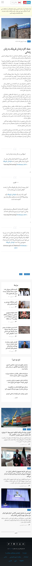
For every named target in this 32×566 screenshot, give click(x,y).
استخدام (26, 557)
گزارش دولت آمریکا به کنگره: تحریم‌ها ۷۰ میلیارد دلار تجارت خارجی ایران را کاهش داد (16, 434)
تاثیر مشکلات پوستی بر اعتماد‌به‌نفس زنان (10, 303)
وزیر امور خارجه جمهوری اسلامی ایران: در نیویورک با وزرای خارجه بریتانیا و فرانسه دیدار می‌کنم (17, 474)
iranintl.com (19, 13)
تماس (5, 557)
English (21, 560)
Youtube (19, 543)
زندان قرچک (27, 274)
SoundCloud (23, 543)
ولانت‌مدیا (11, 549)
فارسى (10, 560)
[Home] (26, 3)
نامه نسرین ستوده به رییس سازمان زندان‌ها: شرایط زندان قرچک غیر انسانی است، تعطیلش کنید (9, 330)
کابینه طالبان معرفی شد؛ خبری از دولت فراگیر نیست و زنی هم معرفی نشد (10, 291)
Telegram (14, 543)
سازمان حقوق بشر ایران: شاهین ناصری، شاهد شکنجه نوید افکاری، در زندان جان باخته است (17, 367)
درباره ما (25, 553)
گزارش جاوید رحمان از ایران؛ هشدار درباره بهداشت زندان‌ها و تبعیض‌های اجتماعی (11, 345)
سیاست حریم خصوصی (15, 557)
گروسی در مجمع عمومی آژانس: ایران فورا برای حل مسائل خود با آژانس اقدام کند (16, 514)
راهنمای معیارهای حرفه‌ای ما (12, 553)
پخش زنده (14, 2)
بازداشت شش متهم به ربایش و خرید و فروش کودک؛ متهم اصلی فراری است (17, 381)
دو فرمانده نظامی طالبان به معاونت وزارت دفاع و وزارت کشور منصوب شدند (17, 374)
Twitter (8, 543)
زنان (21, 274)
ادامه (16, 533)
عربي (15, 560)
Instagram (17, 543)
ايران (29, 41)
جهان (29, 429)
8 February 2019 (22, 165)
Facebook (11, 543)
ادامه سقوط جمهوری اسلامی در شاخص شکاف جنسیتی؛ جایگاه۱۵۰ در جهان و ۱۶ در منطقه (10, 316)
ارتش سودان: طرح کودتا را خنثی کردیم (17, 393)
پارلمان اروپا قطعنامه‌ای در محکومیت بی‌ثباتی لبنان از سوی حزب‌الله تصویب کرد (16, 388)
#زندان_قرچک (7, 161)
